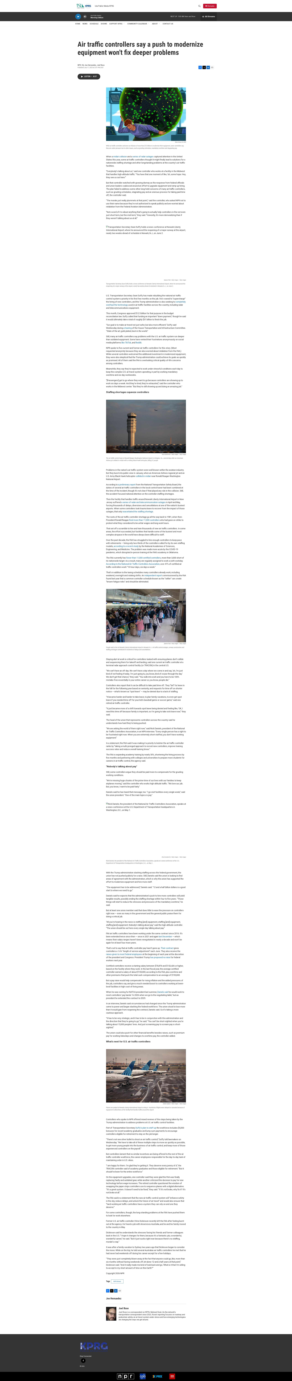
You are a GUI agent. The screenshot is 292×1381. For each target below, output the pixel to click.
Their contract (167, 948)
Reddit (138, 342)
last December (165, 936)
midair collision (120, 156)
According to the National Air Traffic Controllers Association (133, 564)
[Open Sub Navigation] (124, 24)
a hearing (127, 328)
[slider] (88, 16)
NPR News (117, 1281)
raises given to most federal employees (124, 954)
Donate (210, 6)
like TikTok (126, 342)
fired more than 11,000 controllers (144, 520)
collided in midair (143, 476)
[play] (78, 16)
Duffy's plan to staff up (146, 1128)
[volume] (85, 16)
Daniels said (162, 992)
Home (77, 24)
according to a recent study (126, 546)
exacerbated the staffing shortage (138, 511)
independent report (153, 575)
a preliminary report (127, 484)
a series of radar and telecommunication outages (143, 502)
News (85, 24)
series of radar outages (143, 156)
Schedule (94, 24)
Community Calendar (137, 24)
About (155, 24)
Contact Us (168, 24)
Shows (104, 24)
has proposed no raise (160, 957)
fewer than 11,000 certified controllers (143, 558)
